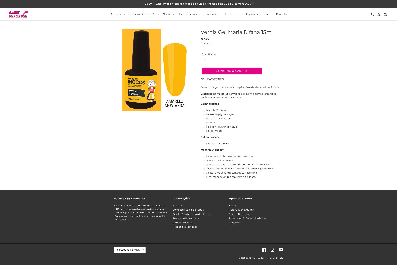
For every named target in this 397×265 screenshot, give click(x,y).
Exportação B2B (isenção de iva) (247, 218)
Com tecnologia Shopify (272, 258)
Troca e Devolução (239, 214)
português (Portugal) (129, 249)
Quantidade (209, 54)
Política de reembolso (185, 226)
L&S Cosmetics (253, 258)
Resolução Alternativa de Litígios (191, 214)
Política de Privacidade (186, 218)
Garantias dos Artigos (241, 209)
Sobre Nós (178, 205)
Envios (232, 205)
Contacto (234, 222)
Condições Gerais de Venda (188, 209)
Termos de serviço (183, 222)
